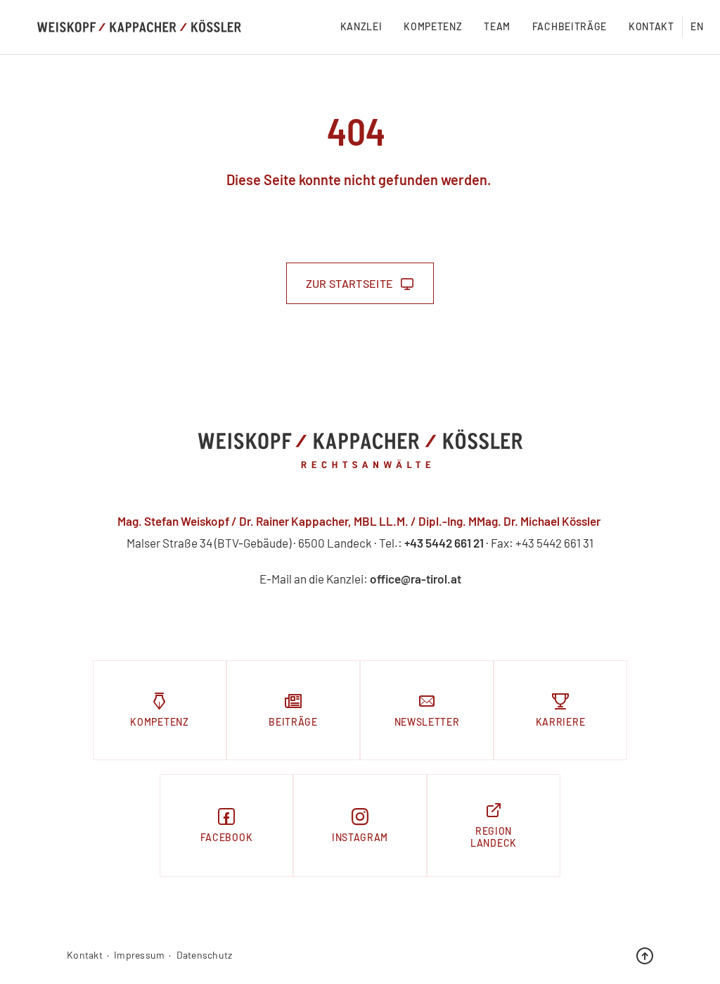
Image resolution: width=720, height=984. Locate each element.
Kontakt (651, 26)
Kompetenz (433, 26)
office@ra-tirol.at (415, 579)
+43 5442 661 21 (444, 543)
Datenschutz (204, 955)
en (696, 26)
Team (497, 26)
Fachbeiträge (569, 26)
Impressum (139, 955)
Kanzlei (361, 26)
